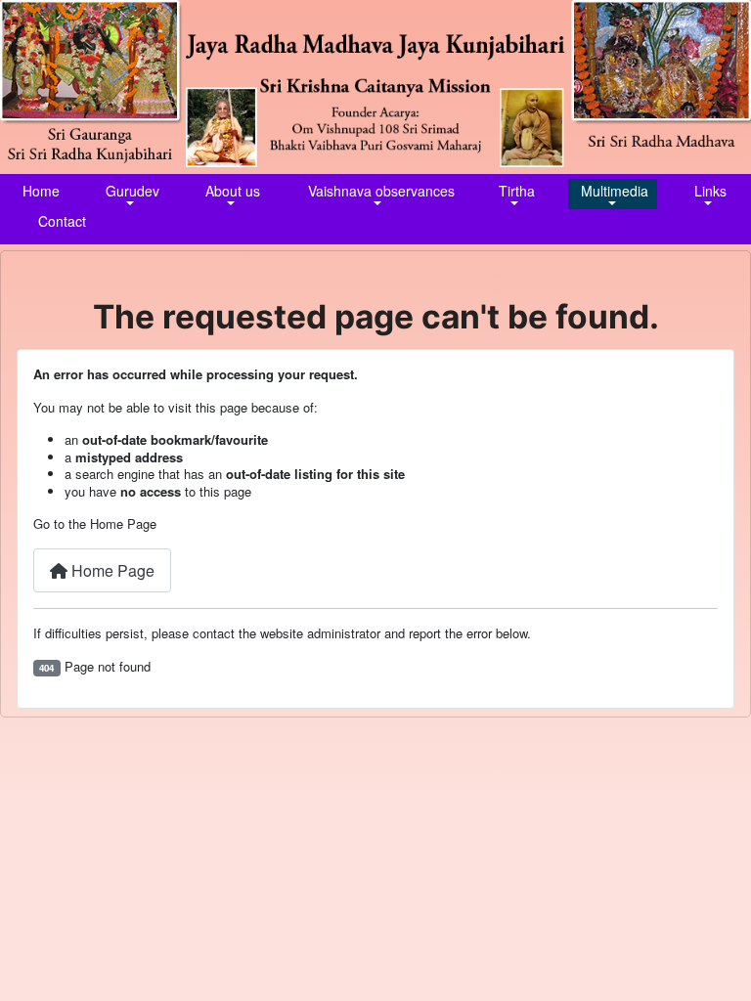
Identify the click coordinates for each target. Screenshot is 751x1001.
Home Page (111, 570)
